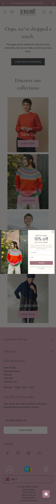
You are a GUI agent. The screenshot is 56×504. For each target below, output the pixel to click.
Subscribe (41, 263)
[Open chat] (46, 494)
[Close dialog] (53, 232)
